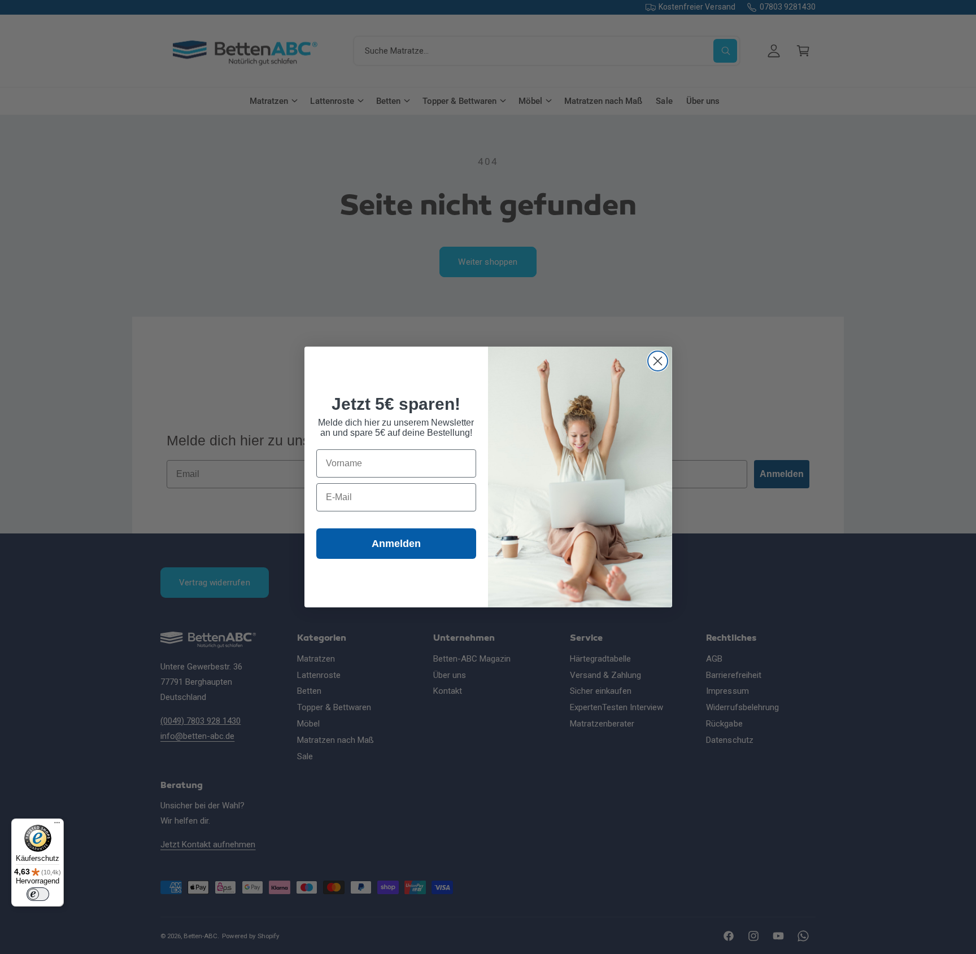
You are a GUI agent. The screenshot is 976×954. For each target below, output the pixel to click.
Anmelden (396, 543)
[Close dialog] (658, 361)
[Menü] (57, 825)
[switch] (38, 894)
